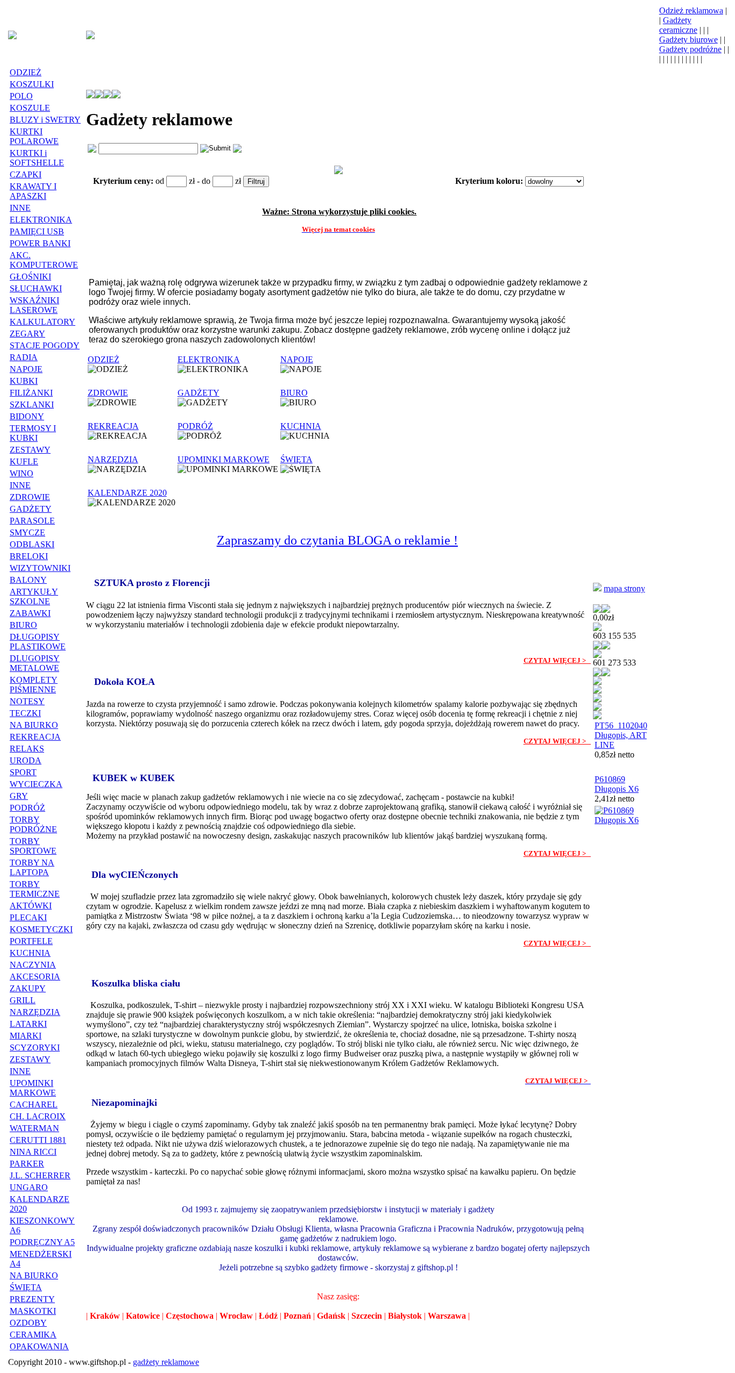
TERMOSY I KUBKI (33, 433)
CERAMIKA (33, 1334)
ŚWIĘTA (26, 1287)
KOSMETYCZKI (41, 929)
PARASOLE (32, 520)
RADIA (24, 357)
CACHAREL (34, 1104)
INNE (20, 207)
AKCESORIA (35, 976)
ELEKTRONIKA (41, 219)
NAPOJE (26, 369)
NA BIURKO (34, 725)
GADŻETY (31, 508)
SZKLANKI (32, 404)
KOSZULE (30, 107)
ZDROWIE (30, 497)
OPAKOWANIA (39, 1346)
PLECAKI (28, 917)
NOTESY (27, 701)
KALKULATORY (42, 321)
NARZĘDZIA (35, 1012)
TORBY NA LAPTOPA (32, 867)
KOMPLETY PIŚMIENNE (34, 684)
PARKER (27, 1163)
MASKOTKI (33, 1310)
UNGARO (29, 1187)
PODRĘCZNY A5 (42, 1242)
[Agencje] (597, 588)
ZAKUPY (28, 988)
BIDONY (27, 416)
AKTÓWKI (31, 905)
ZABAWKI (30, 613)
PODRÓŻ (27, 807)
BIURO (23, 625)
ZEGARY (27, 333)
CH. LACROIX (38, 1116)
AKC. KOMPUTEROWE (44, 260)
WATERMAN (34, 1128)
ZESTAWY (30, 449)
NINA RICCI (33, 1151)
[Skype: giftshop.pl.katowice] (606, 673)
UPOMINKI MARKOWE (33, 1087)
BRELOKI (29, 556)
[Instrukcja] (99, 95)
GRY (19, 795)
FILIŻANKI (31, 392)
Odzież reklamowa (691, 10)
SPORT (23, 772)
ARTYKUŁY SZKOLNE (34, 596)
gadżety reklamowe (166, 1362)
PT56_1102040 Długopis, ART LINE (621, 735)
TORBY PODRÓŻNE (33, 824)
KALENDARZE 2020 (127, 492)
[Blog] (597, 699)
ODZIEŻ (25, 72)
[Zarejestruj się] (606, 609)
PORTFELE (31, 941)
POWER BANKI (40, 243)
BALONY (28, 579)
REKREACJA (35, 736)
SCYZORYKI (35, 1047)
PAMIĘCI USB (37, 231)
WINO (21, 473)
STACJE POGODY (45, 345)
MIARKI (25, 1035)
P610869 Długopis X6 (617, 784)
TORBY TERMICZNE (35, 888)
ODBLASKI (32, 544)
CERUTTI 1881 (38, 1140)
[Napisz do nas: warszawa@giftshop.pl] (597, 646)
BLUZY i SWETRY (45, 119)
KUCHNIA (30, 952)
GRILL (23, 1000)
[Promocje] (597, 690)
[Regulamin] (107, 95)
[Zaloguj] (597, 609)
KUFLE (24, 461)
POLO (21, 96)
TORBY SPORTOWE (33, 845)
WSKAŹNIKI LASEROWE (34, 305)
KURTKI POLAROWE (34, 136)
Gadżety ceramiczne (678, 25)
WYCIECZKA (36, 784)
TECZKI (25, 713)
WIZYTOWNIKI (40, 568)
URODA (25, 760)
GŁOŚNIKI (30, 276)
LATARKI (28, 1023)
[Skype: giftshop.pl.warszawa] (606, 646)
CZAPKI (25, 174)
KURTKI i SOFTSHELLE (37, 157)
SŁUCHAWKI (36, 288)
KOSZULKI (32, 84)
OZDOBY (28, 1322)
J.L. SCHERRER (40, 1175)
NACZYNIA (33, 964)
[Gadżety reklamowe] (12, 36)
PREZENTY (32, 1299)
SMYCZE (27, 532)
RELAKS (27, 748)
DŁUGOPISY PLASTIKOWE (38, 641)
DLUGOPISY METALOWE (35, 663)
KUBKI (24, 380)
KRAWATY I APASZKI (33, 191)
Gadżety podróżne (690, 49)
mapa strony (624, 588)
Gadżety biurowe (688, 39)
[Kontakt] (116, 95)
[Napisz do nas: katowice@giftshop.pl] (597, 673)
